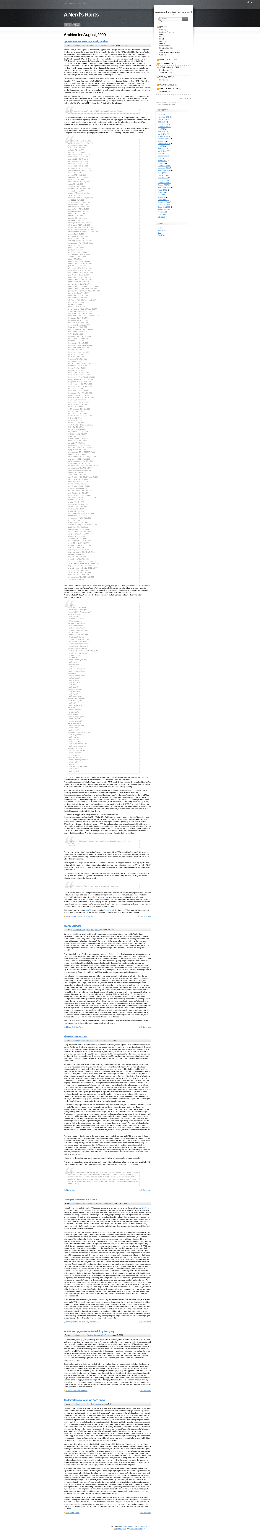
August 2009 (162, 161)
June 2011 (161, 158)
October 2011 (163, 156)
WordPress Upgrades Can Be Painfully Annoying (89, 1331)
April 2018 (161, 122)
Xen (98, 1322)
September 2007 (164, 188)
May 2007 (161, 197)
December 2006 (164, 202)
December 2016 (164, 124)
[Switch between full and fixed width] (252, 2)
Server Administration (106, 45)
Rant (80, 1027)
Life (92, 930)
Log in (160, 228)
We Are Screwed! (72, 925)
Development (92, 45)
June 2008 (162, 173)
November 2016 (164, 127)
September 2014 (164, 144)
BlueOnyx (107, 910)
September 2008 (164, 170)
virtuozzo (92, 1322)
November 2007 (164, 183)
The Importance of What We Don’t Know (84, 1400)
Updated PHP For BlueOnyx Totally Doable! (86, 41)
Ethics (68, 1027)
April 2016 (161, 132)
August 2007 (162, 190)
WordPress (105, 1335)
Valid (162, 230)
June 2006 (162, 214)
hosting (79, 916)
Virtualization (108, 1203)
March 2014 (162, 151)
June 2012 (162, 153)
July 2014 (161, 146)
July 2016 (161, 129)
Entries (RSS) (121, 1529)
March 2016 (162, 134)
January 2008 (163, 178)
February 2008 (163, 175)
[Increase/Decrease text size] (249, 2)
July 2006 (161, 212)
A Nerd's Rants (81, 14)
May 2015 (161, 141)
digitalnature (127, 1526)
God (88, 930)
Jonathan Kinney (79, 45)
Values (97, 930)
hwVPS (88, 910)
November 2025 (164, 117)
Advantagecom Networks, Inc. (168, 102)
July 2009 (161, 163)
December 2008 (164, 166)
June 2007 (162, 195)
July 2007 (161, 192)
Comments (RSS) (136, 1529)
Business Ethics (93, 1040)
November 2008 (164, 168)
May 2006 (161, 217)
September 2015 (164, 139)
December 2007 (164, 180)
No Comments (145, 916)
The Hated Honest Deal (75, 1036)
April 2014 (161, 149)
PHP (91, 916)
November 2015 (164, 136)
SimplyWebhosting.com (166, 104)
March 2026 (162, 114)
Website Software (93, 1335)
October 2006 (163, 205)
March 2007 (162, 200)
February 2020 (163, 119)
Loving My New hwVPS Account (80, 1199)
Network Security (72, 1391)
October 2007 (163, 185)
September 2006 (164, 207)
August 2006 (162, 209)
